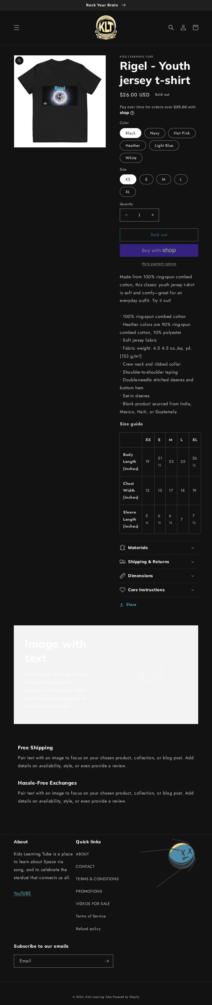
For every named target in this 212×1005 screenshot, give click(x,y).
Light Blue (164, 145)
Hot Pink (182, 133)
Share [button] (131, 604)
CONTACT (85, 866)
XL (128, 191)
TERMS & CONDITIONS (97, 879)
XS (128, 179)
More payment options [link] (159, 263)
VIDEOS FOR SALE (93, 903)
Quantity (126, 204)
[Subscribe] (107, 961)
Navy (155, 133)
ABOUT (82, 854)
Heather (133, 145)
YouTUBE (22, 893)
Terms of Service (91, 916)
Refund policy (88, 928)
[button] (16, 27)
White (131, 158)
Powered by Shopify (126, 997)
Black (131, 133)
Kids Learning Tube (99, 997)
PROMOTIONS (89, 891)
